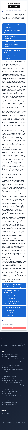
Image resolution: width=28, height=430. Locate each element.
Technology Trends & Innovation (12, 400)
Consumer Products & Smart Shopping (13, 361)
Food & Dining (7, 371)
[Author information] (25, 10)
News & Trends (7, 393)
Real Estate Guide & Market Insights (12, 395)
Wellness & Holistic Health (10, 404)
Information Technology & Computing (13, 380)
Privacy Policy (7, 413)
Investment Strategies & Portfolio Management (15, 385)
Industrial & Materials (9, 378)
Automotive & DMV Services (10, 356)
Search (14, 327)
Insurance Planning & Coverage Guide (13, 382)
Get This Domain (14, 6)
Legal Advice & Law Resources (11, 387)
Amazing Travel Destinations (11, 402)
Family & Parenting (8, 367)
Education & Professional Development (13, 363)
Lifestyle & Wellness (8, 389)
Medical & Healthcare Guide (10, 391)
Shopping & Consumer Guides (11, 398)
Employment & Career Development (12, 365)
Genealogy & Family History (10, 376)
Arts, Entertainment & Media (11, 354)
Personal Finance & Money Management (13, 369)
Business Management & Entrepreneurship (14, 358)
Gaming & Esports (8, 374)
